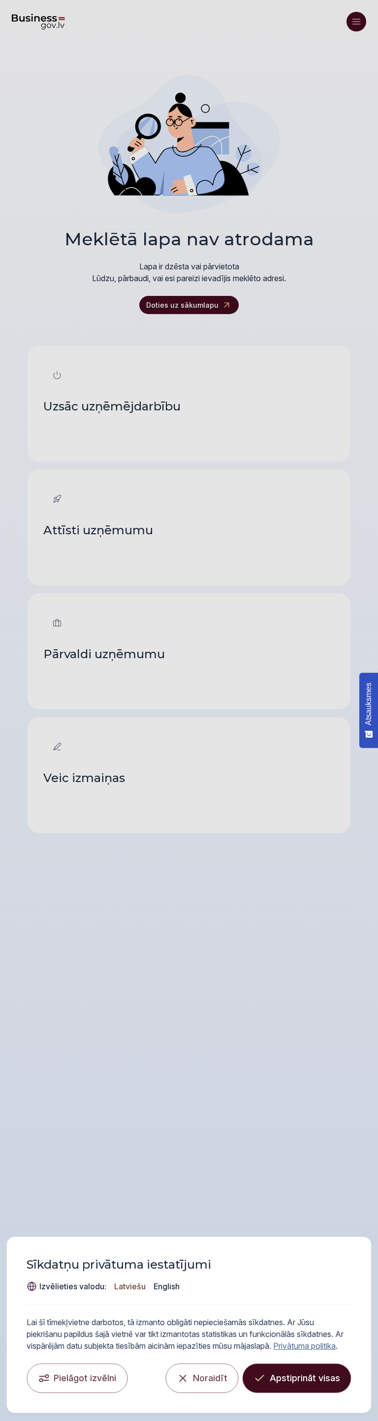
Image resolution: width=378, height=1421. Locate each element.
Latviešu (130, 1286)
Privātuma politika (304, 1346)
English (167, 1286)
